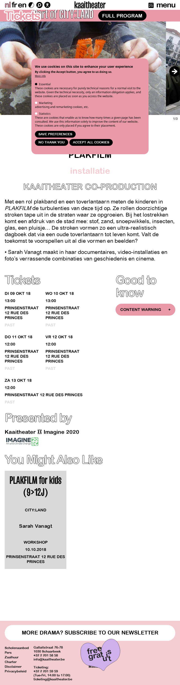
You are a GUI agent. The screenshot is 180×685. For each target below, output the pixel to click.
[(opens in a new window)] (22, 441)
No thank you (51, 142)
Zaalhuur (12, 657)
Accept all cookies (91, 142)
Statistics (45, 114)
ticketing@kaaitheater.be (53, 679)
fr (14, 5)
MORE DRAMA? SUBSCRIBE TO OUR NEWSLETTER (90, 632)
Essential (45, 84)
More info (40, 76)
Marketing (45, 103)
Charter (11, 662)
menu (165, 5)
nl (8, 5)
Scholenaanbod (17, 648)
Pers (8, 653)
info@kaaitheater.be (49, 659)
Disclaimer (13, 667)
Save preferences (55, 134)
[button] (174, 71)
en (22, 5)
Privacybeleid (15, 671)
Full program (122, 16)
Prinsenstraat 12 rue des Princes (22, 313)
